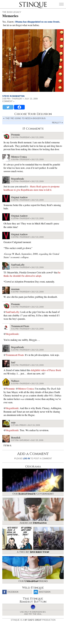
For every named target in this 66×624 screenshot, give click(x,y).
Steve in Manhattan (13, 96)
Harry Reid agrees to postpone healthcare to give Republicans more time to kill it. (32, 188)
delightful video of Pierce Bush (46, 370)
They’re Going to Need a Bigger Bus (25, 118)
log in (26, 458)
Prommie (10, 388)
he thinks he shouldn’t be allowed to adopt (32, 274)
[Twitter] (8, 107)
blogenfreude (12, 333)
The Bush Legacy (11, 12)
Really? (56, 123)
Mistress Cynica (26, 388)
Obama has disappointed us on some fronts (37, 21)
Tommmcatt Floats (15, 354)
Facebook (13, 592)
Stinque (22, 2)
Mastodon (44, 592)
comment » (8, 101)
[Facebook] (19, 107)
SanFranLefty (12, 311)
